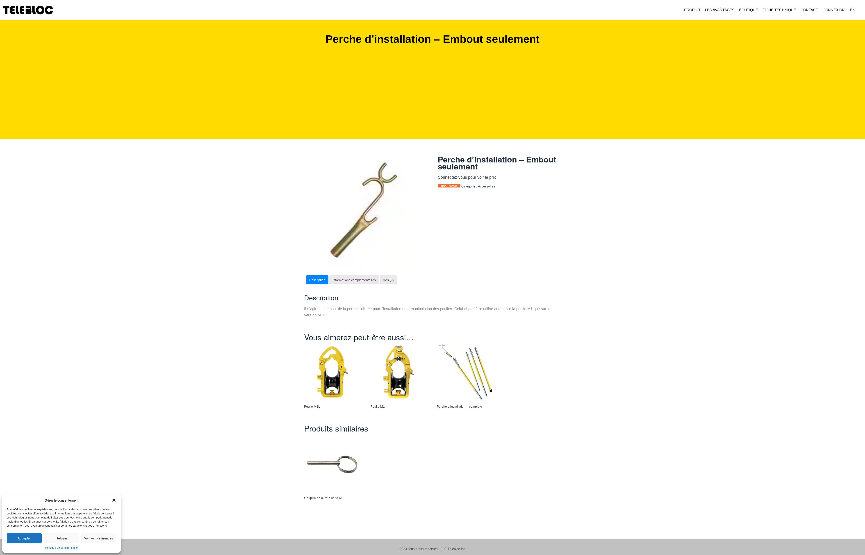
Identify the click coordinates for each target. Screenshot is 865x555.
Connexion (834, 10)
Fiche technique (779, 10)
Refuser (61, 538)
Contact (809, 10)
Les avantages (720, 10)
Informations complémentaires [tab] (354, 280)
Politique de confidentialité (61, 547)
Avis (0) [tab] (388, 280)
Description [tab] (317, 280)
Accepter (24, 538)
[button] (114, 500)
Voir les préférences (98, 538)
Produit (692, 10)
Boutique (748, 10)
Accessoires (486, 186)
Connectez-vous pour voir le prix (467, 177)
